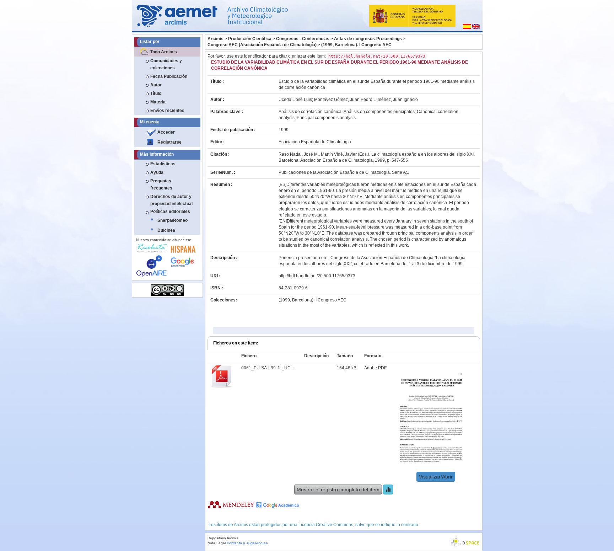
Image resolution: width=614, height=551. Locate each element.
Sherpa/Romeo (172, 220)
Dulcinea (166, 230)
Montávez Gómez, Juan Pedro (343, 99)
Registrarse (169, 142)
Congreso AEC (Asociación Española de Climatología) (262, 44)
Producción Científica (249, 38)
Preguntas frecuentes (161, 184)
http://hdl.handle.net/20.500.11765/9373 (317, 275)
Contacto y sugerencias (247, 543)
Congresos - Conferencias (302, 38)
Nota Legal (217, 543)
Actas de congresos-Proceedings (368, 38)
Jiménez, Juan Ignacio (396, 99)
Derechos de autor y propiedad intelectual (171, 200)
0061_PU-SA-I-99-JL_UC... (267, 367)
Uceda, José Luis (295, 99)
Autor (156, 84)
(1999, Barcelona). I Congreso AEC (356, 44)
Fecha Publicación (168, 76)
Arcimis (215, 38)
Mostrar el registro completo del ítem (338, 489)
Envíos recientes (167, 110)
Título (155, 93)
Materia (158, 102)
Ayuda (156, 172)
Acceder (166, 132)
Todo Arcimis (163, 51)
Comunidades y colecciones (166, 64)
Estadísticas (163, 163)
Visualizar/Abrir (436, 477)
